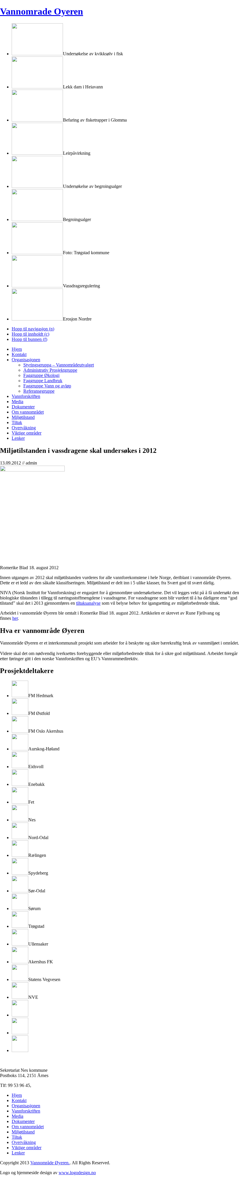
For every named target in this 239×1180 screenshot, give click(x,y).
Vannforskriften (26, 396)
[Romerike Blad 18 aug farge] (32, 469)
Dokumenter (23, 406)
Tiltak (17, 422)
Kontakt (19, 354)
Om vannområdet (28, 412)
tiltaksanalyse (88, 603)
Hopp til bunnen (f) (29, 339)
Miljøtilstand (23, 417)
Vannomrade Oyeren (41, 11)
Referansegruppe (39, 391)
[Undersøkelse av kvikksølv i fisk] (37, 53)
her (15, 618)
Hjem (17, 349)
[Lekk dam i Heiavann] (37, 86)
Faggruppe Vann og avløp (47, 385)
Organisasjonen (26, 359)
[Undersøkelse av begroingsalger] (37, 186)
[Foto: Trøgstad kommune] (37, 252)
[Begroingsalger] (37, 219)
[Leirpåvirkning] (37, 153)
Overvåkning (24, 427)
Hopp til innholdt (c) (30, 334)
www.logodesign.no (77, 1172)
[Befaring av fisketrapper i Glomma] (37, 120)
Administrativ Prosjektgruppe (50, 370)
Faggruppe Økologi (41, 375)
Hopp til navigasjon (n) (33, 328)
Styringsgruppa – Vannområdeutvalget (58, 364)
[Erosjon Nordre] (37, 318)
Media (17, 401)
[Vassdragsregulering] (37, 285)
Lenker (18, 438)
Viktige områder (26, 432)
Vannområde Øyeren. (50, 1162)
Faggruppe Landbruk (42, 380)
